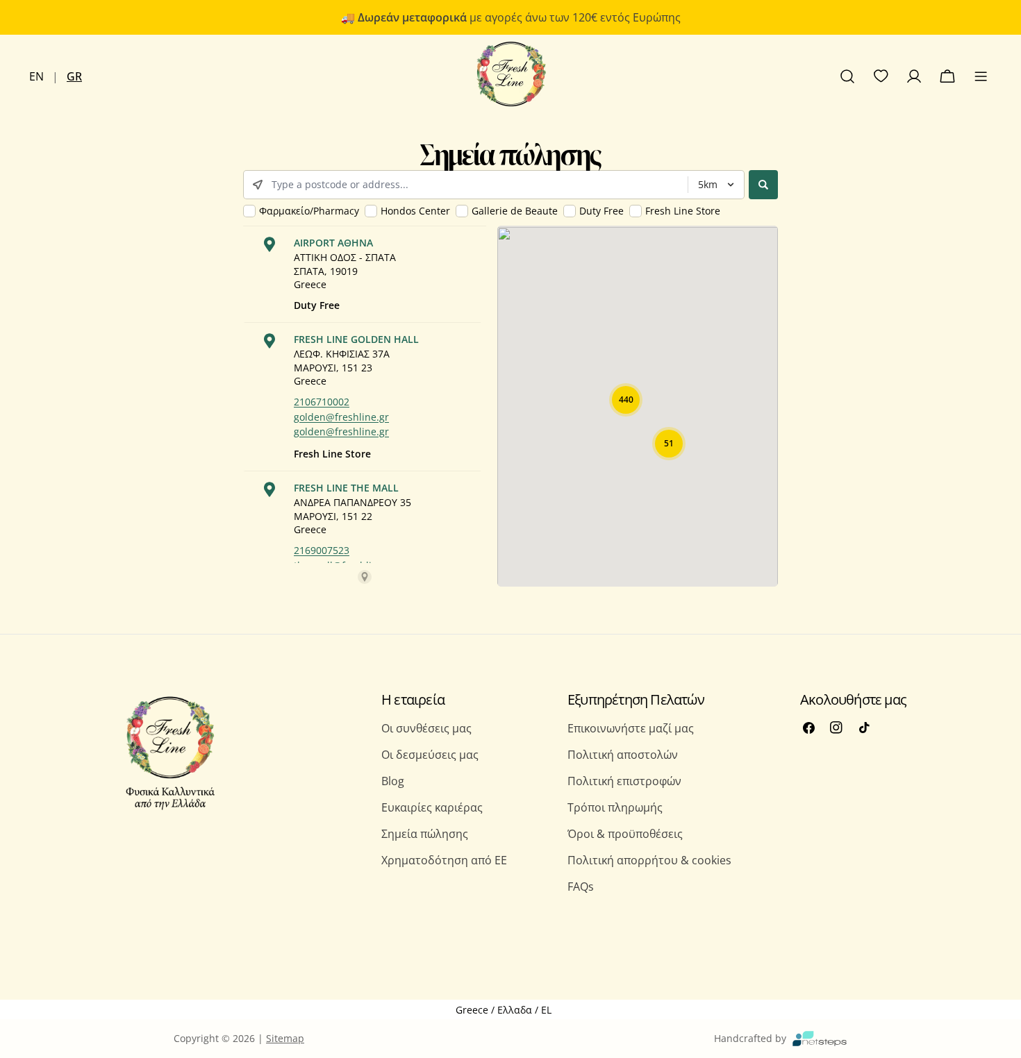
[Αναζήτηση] (847, 76)
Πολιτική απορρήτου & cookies (649, 860)
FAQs (580, 886)
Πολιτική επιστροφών (624, 781)
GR (74, 76)
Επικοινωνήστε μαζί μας (630, 728)
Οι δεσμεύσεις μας (430, 754)
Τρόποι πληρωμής (615, 807)
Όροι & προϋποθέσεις (625, 833)
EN (36, 76)
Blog (392, 781)
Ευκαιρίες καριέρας (432, 807)
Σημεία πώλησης (424, 833)
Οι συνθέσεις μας (426, 728)
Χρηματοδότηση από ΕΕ (444, 860)
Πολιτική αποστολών (622, 754)
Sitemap (285, 1038)
